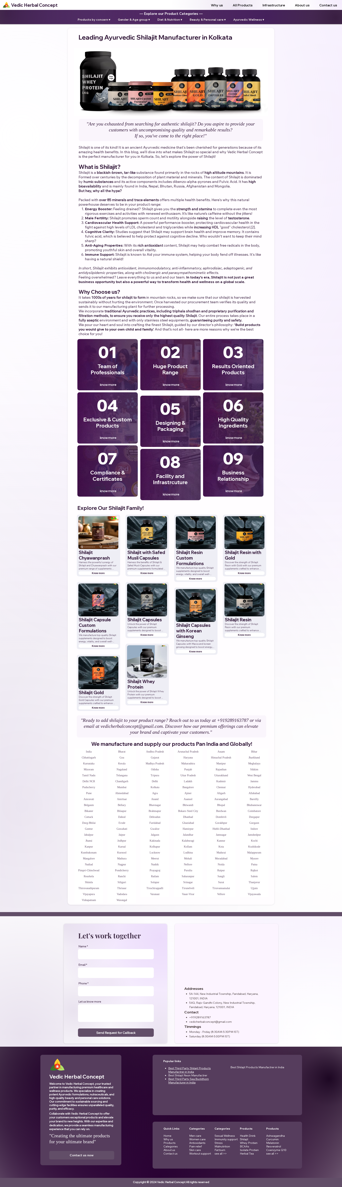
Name (82, 946)
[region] (107, 365)
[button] (273, 5)
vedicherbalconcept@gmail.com (132, 726)
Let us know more (89, 1001)
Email (82, 964)
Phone (82, 983)
